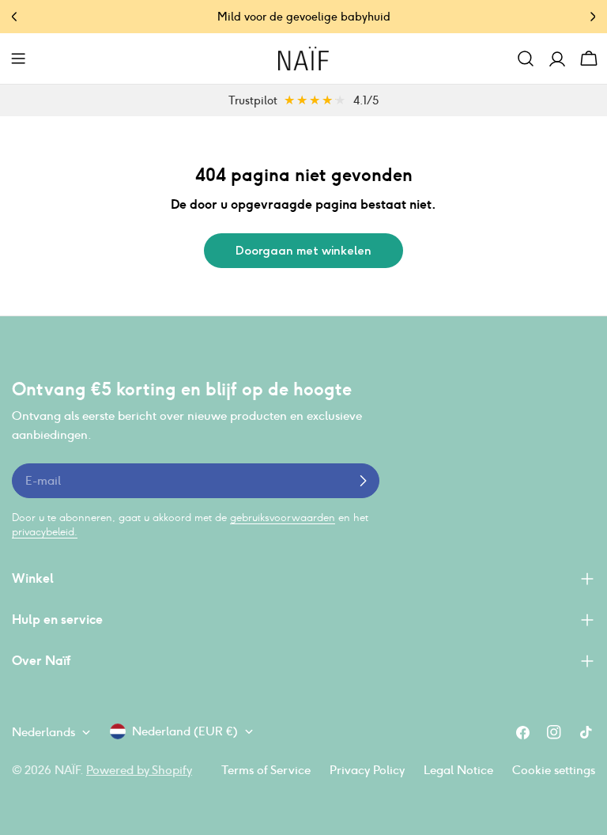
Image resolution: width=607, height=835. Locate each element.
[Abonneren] (363, 481)
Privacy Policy (367, 769)
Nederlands (43, 731)
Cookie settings (553, 769)
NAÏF (67, 769)
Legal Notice (458, 769)
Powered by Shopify (139, 769)
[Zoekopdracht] (525, 58)
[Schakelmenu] (18, 58)
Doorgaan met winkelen (303, 251)
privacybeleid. (44, 531)
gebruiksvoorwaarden (282, 517)
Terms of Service (266, 769)
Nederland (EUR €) (185, 731)
